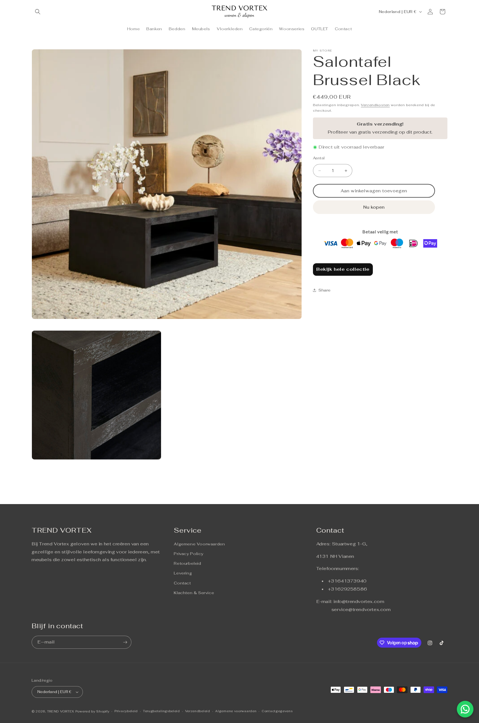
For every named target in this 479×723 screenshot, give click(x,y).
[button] (38, 12)
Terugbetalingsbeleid (161, 711)
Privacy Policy (188, 553)
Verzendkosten (375, 105)
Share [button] (325, 290)
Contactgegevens (277, 711)
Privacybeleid (126, 711)
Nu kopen (374, 207)
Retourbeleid (187, 563)
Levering (183, 573)
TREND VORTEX (60, 711)
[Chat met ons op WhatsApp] (465, 709)
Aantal (319, 158)
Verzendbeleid (197, 711)
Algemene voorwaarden (235, 711)
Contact (182, 583)
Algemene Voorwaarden (199, 543)
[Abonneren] (125, 642)
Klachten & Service (194, 592)
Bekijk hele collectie (343, 269)
